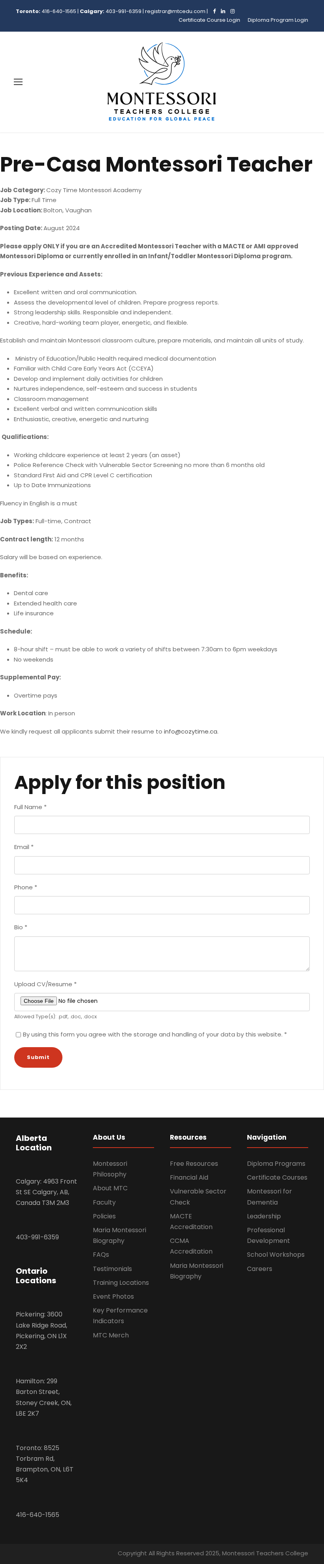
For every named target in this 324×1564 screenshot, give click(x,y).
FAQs (101, 1254)
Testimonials (112, 1268)
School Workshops (276, 1254)
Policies (104, 1216)
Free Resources (194, 1163)
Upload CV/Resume (45, 984)
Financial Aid (189, 1177)
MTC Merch (111, 1335)
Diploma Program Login (278, 20)
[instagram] (230, 11)
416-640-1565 (58, 11)
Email (24, 847)
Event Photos (113, 1296)
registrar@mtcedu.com (175, 11)
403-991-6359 (123, 11)
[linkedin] (221, 11)
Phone (25, 887)
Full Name (30, 807)
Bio (20, 927)
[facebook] (212, 11)
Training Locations (121, 1282)
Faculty (104, 1202)
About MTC (110, 1188)
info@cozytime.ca (190, 731)
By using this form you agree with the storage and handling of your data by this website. (155, 1034)
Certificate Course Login (209, 20)
